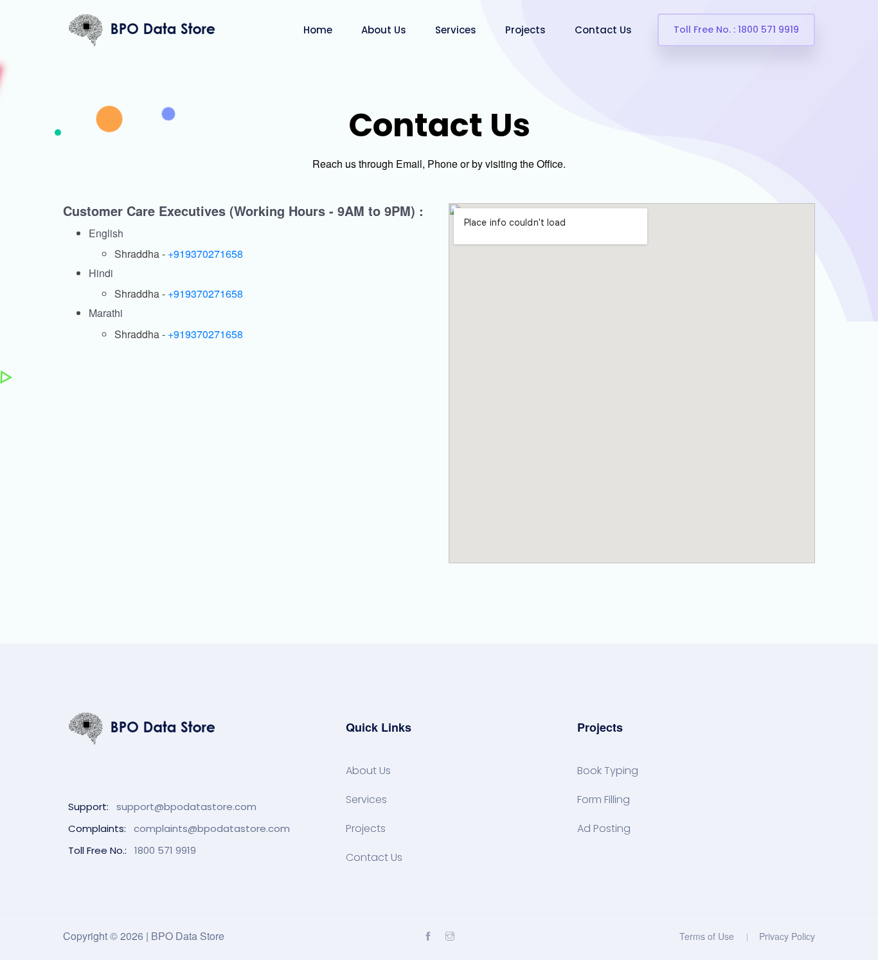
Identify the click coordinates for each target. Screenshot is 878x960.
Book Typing (607, 771)
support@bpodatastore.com (186, 806)
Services (366, 799)
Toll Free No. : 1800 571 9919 (736, 29)
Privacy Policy (787, 936)
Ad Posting (604, 828)
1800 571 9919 (165, 850)
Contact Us (374, 857)
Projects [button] (525, 30)
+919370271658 (205, 253)
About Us (368, 771)
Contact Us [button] (603, 30)
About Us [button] (383, 30)
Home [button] (317, 30)
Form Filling (603, 799)
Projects (366, 828)
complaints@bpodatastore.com (212, 828)
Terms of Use (706, 936)
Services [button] (455, 30)
